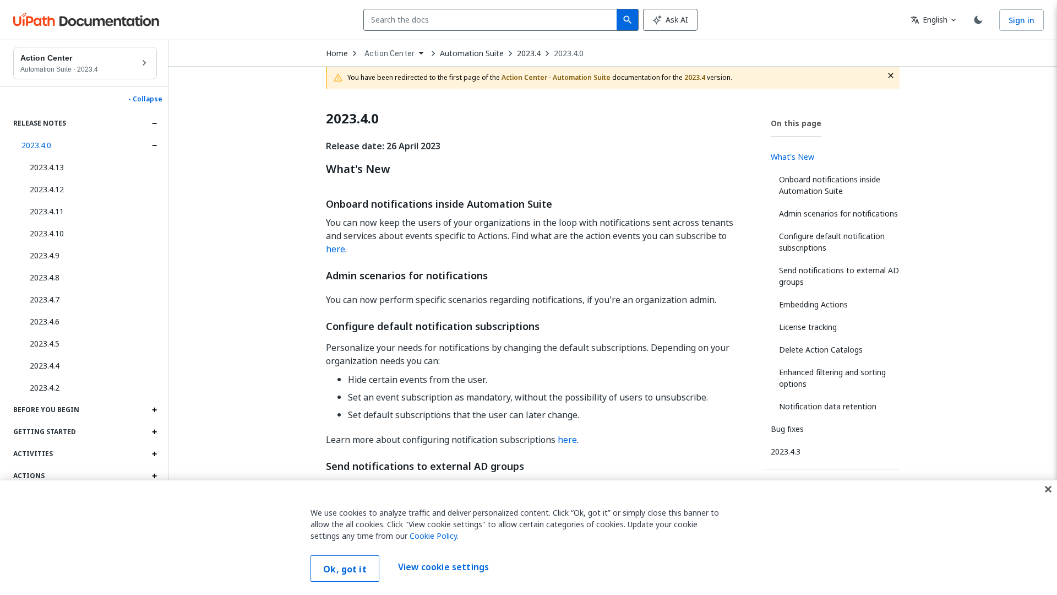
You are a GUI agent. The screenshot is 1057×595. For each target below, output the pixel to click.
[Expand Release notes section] (154, 123)
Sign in (1021, 20)
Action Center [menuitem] (389, 53)
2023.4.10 (47, 233)
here (335, 249)
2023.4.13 (47, 167)
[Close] (1048, 489)
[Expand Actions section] (154, 476)
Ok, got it (345, 569)
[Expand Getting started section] (154, 432)
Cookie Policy (433, 536)
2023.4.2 (44, 387)
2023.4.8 (44, 277)
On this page (796, 123)
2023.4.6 (44, 321)
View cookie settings (443, 567)
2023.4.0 (36, 145)
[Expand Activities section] (154, 454)
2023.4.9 (44, 255)
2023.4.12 (47, 189)
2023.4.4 (44, 365)
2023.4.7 (44, 299)
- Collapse (145, 99)
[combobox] (492, 20)
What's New (358, 169)
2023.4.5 (44, 343)
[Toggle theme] (978, 20)
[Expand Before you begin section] (154, 410)
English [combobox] (929, 19)
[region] (528, 537)
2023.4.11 (47, 211)
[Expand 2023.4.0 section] (154, 145)
